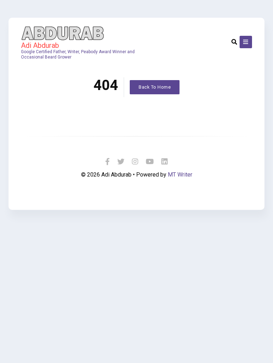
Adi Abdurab (40, 45)
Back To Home (155, 87)
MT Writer (180, 174)
